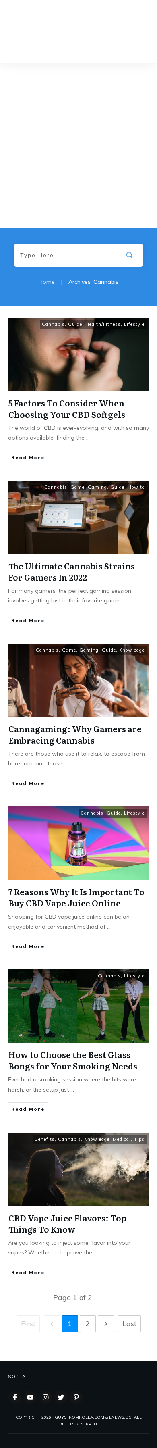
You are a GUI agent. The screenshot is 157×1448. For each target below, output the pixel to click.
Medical (122, 1139)
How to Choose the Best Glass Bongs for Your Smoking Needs (72, 1060)
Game (77, 487)
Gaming (97, 487)
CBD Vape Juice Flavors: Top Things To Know (67, 1223)
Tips (139, 1139)
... (88, 437)
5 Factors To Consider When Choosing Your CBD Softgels (66, 408)
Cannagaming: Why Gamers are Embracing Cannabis (75, 734)
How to (136, 487)
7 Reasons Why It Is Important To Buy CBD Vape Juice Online (76, 897)
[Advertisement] (78, 145)
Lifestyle (134, 324)
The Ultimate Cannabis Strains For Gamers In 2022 (71, 571)
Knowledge (132, 650)
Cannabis (53, 324)
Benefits (45, 1139)
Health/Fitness (103, 324)
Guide (75, 324)
